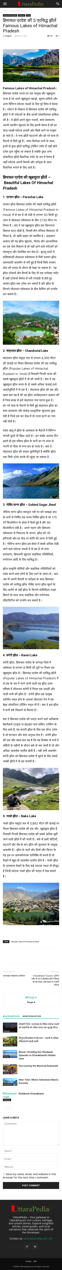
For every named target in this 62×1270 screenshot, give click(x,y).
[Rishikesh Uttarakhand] (10, 1096)
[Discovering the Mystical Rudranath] (10, 1069)
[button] (5, 4)
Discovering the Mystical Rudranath (38, 1065)
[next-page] (9, 1108)
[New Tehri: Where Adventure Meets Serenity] (10, 1082)
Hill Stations (8, 1084)
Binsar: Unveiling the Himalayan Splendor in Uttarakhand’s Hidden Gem (37, 1055)
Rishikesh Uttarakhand (31, 1093)
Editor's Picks (8, 1045)
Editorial (7, 1031)
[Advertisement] (31, 40)
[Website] (35, 1247)
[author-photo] (31, 997)
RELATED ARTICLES (11, 1016)
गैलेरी (35, 1261)
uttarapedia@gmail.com (38, 1238)
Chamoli (7, 1073)
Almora (6, 1057)
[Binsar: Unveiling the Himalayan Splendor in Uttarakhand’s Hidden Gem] (10, 1054)
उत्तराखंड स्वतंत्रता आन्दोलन (14, 975)
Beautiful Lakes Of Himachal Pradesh (25, 941)
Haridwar (7, 1100)
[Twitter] (12, 958)
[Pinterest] (19, 958)
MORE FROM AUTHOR (32, 1016)
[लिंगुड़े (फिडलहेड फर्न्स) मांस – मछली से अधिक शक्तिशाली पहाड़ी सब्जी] (10, 1041)
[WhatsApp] (26, 958)
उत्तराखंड (28, 1261)
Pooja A (31, 1002)
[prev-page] (4, 1108)
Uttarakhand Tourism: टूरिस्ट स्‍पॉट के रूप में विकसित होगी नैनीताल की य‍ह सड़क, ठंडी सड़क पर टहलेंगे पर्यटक (45, 980)
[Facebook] (6, 958)
